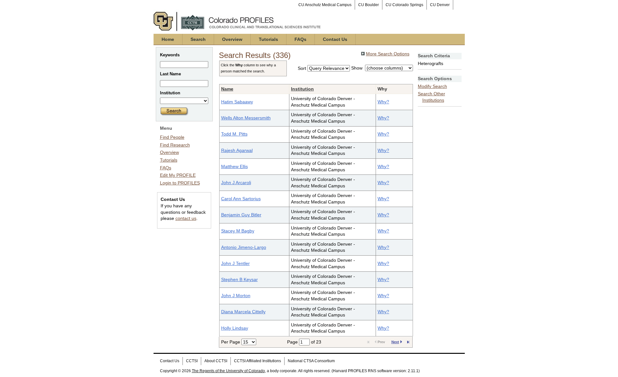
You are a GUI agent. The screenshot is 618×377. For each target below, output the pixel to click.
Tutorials (268, 39)
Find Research (175, 144)
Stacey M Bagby (237, 230)
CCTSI (192, 361)
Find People (172, 137)
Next (395, 342)
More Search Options (387, 53)
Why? (383, 101)
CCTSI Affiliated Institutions (257, 361)
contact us (185, 218)
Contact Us (335, 39)
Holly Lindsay (234, 328)
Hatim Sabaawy (237, 101)
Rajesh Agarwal (237, 150)
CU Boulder (368, 5)
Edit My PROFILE (178, 175)
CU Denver (440, 5)
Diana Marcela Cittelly (243, 311)
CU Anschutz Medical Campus (324, 5)
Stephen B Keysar (239, 279)
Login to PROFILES (180, 182)
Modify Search (432, 86)
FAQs (300, 39)
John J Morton (235, 295)
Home (168, 39)
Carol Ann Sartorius (241, 198)
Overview (232, 39)
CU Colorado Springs (404, 5)
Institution (302, 88)
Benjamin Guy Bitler (241, 214)
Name (227, 88)
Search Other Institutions (431, 97)
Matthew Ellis (234, 166)
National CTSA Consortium (311, 361)
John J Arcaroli (236, 182)
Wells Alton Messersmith (246, 117)
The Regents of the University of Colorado (228, 371)
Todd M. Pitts (234, 134)
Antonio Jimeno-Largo (243, 247)
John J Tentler (235, 263)
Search (198, 39)
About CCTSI (215, 361)
